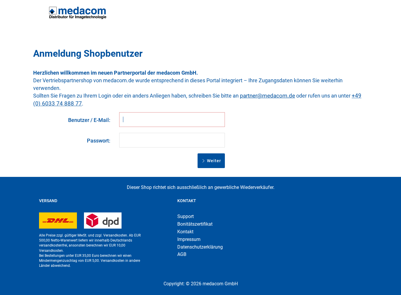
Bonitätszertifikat (195, 224)
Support (185, 216)
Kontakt (185, 231)
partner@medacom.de (267, 95)
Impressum (189, 239)
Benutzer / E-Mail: (89, 120)
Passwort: (98, 141)
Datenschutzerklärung (200, 247)
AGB (181, 254)
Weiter (213, 160)
